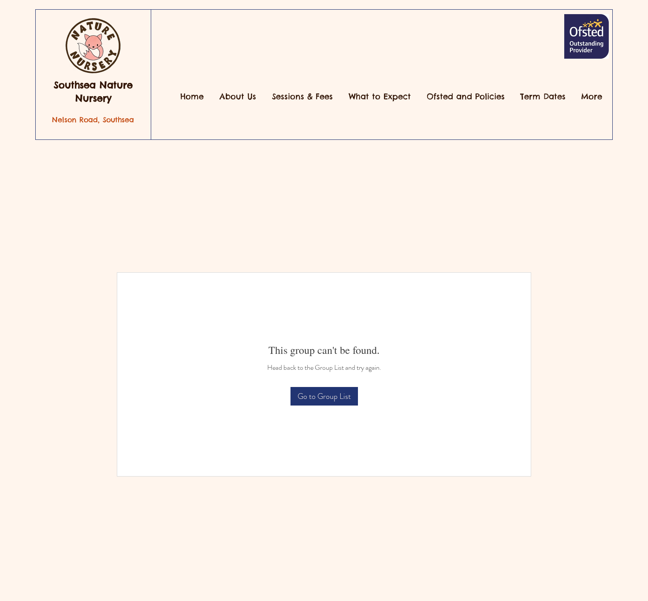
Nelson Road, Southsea (93, 119)
